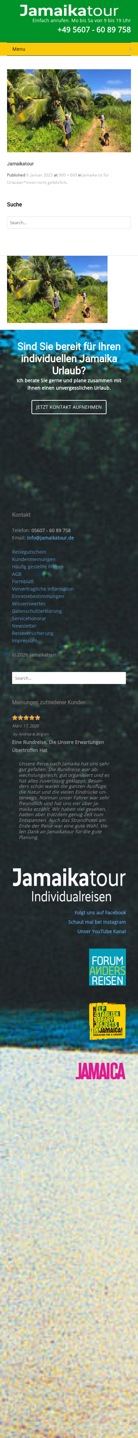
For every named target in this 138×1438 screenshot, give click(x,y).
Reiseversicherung (33, 633)
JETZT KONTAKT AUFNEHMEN (69, 407)
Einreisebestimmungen (38, 596)
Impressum (25, 640)
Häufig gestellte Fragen (38, 566)
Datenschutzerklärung (37, 611)
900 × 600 (68, 175)
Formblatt (23, 581)
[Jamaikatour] (69, 110)
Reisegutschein (29, 552)
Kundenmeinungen (34, 559)
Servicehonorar (29, 618)
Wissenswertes (29, 603)
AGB (16, 574)
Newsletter (24, 626)
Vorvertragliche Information (43, 589)
